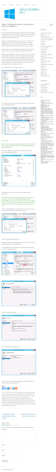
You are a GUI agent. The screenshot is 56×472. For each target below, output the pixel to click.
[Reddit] (16, 388)
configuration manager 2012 (46, 102)
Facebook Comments (15, 424)
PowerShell (43, 49)
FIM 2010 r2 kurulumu (46, 108)
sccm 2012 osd (45, 136)
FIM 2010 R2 (44, 107)
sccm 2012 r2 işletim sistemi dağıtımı (47, 136)
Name (3, 444)
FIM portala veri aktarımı (46, 110)
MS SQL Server (44, 47)
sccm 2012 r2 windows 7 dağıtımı (46, 140)
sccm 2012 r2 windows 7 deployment (47, 141)
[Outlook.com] (13, 388)
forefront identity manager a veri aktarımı (47, 120)
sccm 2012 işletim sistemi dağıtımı (47, 131)
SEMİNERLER (26, 4)
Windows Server (44, 75)
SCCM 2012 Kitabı (44, 87)
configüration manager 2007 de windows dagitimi (47, 104)
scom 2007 (43, 143)
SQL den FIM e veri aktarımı (47, 144)
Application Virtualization (46, 33)
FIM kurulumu (44, 109)
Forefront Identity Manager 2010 (47, 114)
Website (3, 455)
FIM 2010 (45, 105)
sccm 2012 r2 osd (44, 139)
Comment (4, 429)
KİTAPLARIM (18, 4)
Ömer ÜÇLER (43, 85)
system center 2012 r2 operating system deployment (47, 154)
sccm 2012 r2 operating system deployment (46, 138)
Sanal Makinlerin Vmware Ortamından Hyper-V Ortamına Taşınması (9, 416)
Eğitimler (42, 34)
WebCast (42, 67)
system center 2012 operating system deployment (47, 151)
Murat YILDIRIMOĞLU (45, 84)
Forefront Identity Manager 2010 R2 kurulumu (47, 118)
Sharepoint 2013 (50, 143)
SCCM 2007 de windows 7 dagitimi (47, 128)
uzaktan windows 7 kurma (49, 161)
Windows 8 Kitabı (44, 90)
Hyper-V (13, 392)
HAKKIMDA (34, 4)
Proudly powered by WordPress (8, 469)
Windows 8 (43, 74)
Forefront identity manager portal (47, 124)
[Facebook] (3, 388)
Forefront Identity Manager (46, 38)
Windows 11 (43, 70)
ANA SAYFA (4, 4)
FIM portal (50, 109)
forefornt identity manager (47, 111)
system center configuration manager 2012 (47, 156)
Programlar (43, 51)
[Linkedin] (8, 388)
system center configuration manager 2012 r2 (47, 160)
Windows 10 (43, 69)
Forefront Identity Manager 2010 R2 (47, 116)
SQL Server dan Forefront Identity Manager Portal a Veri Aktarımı (47, 149)
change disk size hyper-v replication (24, 394)
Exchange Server (44, 36)
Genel (42, 42)
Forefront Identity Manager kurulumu (47, 122)
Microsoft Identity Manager (46, 46)
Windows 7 (43, 72)
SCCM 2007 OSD (43, 129)
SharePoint (43, 52)
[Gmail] (11, 388)
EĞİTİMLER (11, 4)
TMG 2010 (42, 161)
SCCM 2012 (49, 129)
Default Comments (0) (6, 424)
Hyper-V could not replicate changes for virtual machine (15, 395)
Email (3, 450)
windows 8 (44, 162)
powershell (45, 127)
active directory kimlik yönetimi (46, 101)
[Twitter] (5, 388)
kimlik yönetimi (44, 125)
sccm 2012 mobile (44, 132)
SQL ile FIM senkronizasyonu (47, 145)
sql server (44, 147)
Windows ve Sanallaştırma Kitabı (47, 92)
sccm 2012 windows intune (45, 142)
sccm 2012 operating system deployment (47, 134)
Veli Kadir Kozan (44, 89)
